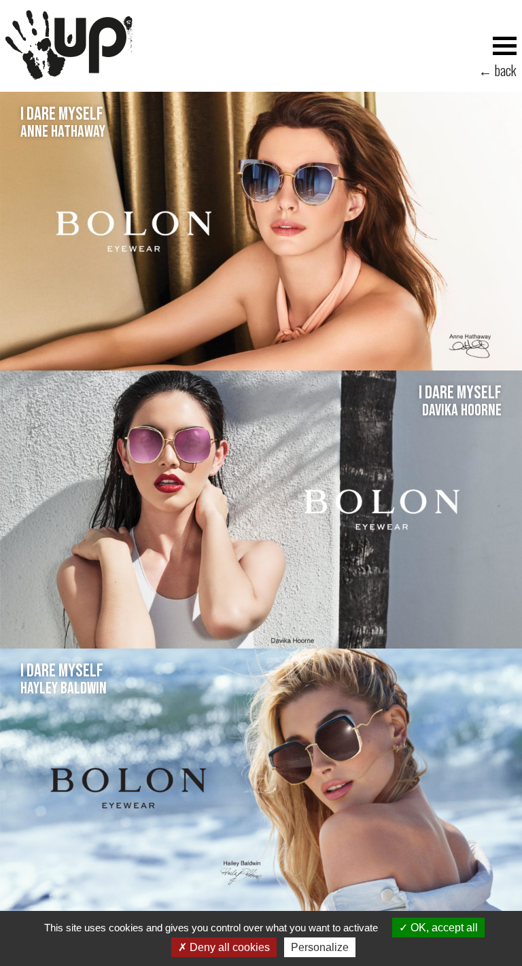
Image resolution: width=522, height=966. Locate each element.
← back (497, 71)
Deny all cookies (228, 947)
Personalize (320, 947)
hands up (69, 45)
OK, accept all (443, 927)
